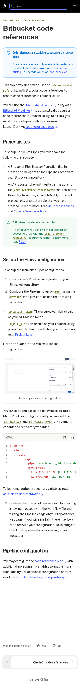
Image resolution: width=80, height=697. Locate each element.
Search (20, 6)
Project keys (24, 335)
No (59, 645)
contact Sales (58, 72)
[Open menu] (74, 6)
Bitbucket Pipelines (16, 110)
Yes (43, 645)
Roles (22, 241)
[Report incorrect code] (64, 437)
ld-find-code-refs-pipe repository (39, 577)
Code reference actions (30, 211)
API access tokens (61, 206)
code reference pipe (39, 126)
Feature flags (11, 20)
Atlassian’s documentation (21, 494)
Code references (33, 20)
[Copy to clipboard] (72, 437)
